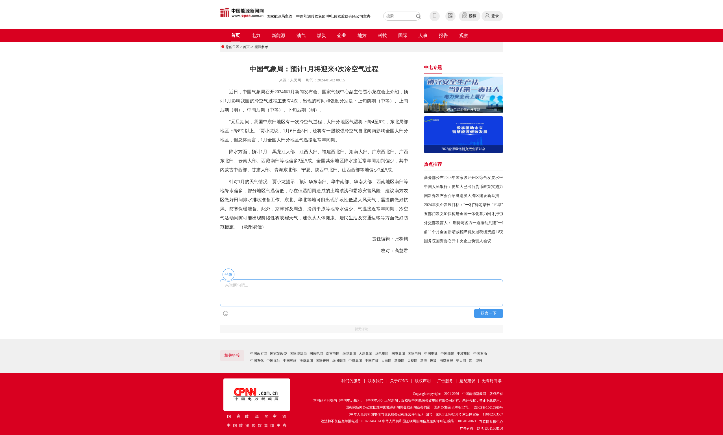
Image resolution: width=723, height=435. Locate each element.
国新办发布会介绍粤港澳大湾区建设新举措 (461, 196)
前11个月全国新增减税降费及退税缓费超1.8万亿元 (468, 232)
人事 (423, 35)
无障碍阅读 (492, 381)
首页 (235, 35)
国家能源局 (298, 354)
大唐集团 (365, 354)
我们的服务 (351, 381)
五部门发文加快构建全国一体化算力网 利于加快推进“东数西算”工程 (483, 214)
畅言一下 (488, 313)
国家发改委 (278, 354)
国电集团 (398, 354)
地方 (362, 35)
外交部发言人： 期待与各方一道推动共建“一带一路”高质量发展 (479, 223)
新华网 (399, 361)
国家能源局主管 (279, 16)
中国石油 (480, 354)
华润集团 (339, 361)
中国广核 (371, 361)
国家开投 (322, 361)
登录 (495, 16)
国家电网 (316, 354)
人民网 (386, 361)
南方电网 (332, 354)
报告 (443, 35)
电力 (255, 35)
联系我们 (376, 381)
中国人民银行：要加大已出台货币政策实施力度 (465, 187)
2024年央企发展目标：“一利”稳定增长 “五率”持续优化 (471, 205)
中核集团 (464, 354)
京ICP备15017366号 (488, 408)
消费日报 (446, 361)
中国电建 (431, 354)
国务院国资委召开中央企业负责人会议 (457, 241)
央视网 (412, 361)
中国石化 (257, 361)
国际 (402, 35)
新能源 (278, 35)
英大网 (461, 361)
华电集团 (382, 354)
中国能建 (447, 354)
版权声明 (423, 381)
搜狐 (433, 361)
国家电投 (414, 354)
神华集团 (306, 361)
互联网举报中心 (491, 422)
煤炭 (321, 35)
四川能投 (475, 361)
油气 (301, 35)
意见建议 (467, 381)
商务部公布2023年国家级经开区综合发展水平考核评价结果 (475, 178)
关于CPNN (399, 381)
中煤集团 (355, 361)
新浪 (423, 361)
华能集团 (349, 354)
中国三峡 (290, 361)
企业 (341, 35)
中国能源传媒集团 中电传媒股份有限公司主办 (333, 16)
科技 (382, 35)
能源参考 (261, 47)
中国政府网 (258, 354)
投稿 (472, 16)
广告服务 (445, 381)
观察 (463, 35)
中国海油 (273, 361)
